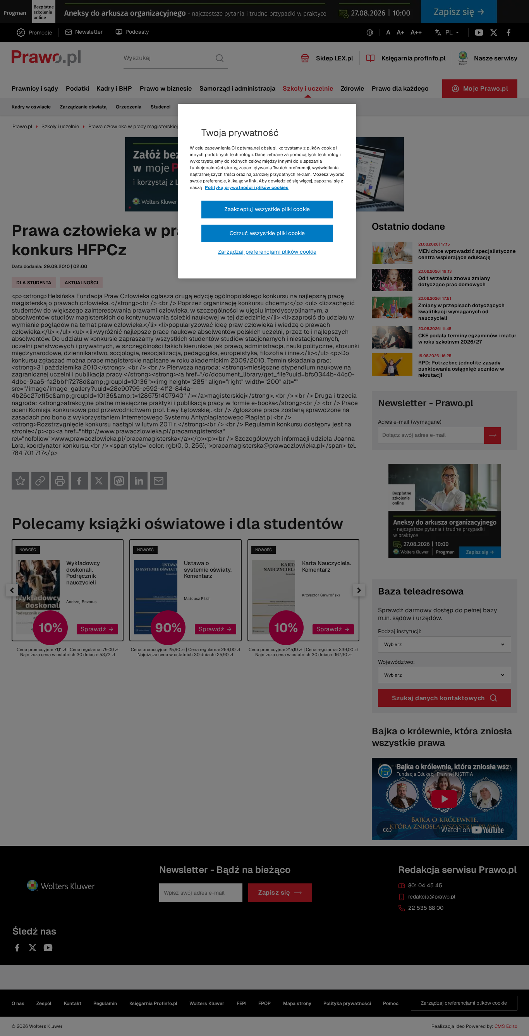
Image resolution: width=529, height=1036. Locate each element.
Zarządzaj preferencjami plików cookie (267, 251)
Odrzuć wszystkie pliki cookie (267, 233)
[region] (267, 191)
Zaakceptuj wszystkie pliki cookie (267, 209)
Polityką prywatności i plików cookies (247, 187)
